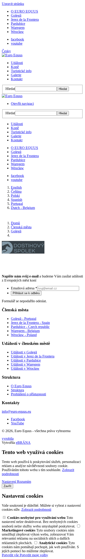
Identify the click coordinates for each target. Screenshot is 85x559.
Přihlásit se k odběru (26, 293)
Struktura (17, 390)
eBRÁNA (23, 442)
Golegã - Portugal (23, 319)
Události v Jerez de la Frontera (32, 356)
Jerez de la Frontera (25, 19)
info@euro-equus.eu (16, 411)
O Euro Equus (21, 386)
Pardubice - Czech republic (30, 327)
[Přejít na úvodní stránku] (12, 55)
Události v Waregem (25, 364)
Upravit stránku (13, 4)
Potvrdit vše (11, 555)
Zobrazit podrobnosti (36, 509)
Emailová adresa (24, 288)
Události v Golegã (24, 352)
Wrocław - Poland (24, 335)
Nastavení (9, 481)
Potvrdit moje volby (34, 555)
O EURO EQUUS (24, 11)
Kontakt (16, 79)
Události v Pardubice (26, 360)
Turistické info (21, 71)
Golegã (16, 15)
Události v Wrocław (25, 368)
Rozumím (24, 481)
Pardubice (18, 23)
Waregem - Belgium (25, 331)
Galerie (16, 75)
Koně (15, 67)
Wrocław (17, 32)
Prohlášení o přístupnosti (28, 394)
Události (17, 63)
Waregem (17, 28)
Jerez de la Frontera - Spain (30, 323)
